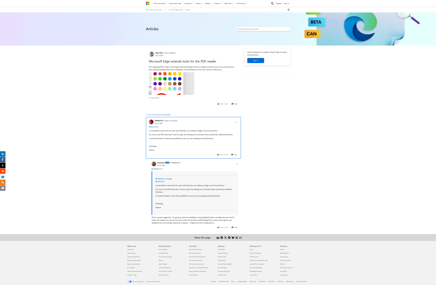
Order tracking (163, 264)
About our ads (290, 281)
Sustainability (283, 275)
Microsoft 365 (222, 260)
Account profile (163, 249)
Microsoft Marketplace (256, 268)
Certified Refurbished (165, 268)
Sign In (286, 3)
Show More (155, 98)
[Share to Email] (240, 237)
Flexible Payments (164, 275)
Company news (284, 257)
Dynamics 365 (222, 257)
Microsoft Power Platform (225, 264)
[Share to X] (225, 237)
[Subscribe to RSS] (236, 237)
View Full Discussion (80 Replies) (159, 114)
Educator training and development (198, 268)
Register (279, 3)
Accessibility (283, 271)
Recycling (280, 281)
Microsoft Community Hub (154, 10)
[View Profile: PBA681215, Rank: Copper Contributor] (151, 122)
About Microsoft (284, 253)
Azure (251, 249)
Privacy (233, 281)
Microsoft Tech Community (257, 264)
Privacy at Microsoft (285, 260)
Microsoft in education (195, 249)
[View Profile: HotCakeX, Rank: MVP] (154, 164)
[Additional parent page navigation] (165, 9)
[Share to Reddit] (229, 237)
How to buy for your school (196, 264)
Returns (161, 260)
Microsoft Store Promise (165, 271)
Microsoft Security (223, 253)
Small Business (222, 275)
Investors (282, 264)
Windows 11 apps (132, 275)
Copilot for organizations (134, 260)
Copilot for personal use (133, 264)
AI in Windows (131, 268)
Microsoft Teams (222, 268)
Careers (282, 249)
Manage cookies (242, 281)
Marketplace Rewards (256, 271)
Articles (188, 10)
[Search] (272, 3)
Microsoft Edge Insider (176, 10)
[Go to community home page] (147, 3)
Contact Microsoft (223, 281)
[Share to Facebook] (221, 237)
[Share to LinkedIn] (218, 237)
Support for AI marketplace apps (258, 260)
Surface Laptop (131, 253)
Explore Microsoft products (134, 271)
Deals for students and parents (197, 271)
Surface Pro (130, 249)
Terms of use (252, 281)
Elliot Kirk (159, 53)
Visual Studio (253, 275)
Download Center (163, 253)
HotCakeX (161, 163)
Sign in (255, 60)
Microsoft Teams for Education (197, 257)
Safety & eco (271, 281)
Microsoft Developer (255, 253)
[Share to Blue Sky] (233, 237)
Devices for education (195, 253)
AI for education (193, 275)
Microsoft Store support (165, 257)
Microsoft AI (221, 249)
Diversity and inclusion (286, 268)
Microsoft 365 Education (195, 260)
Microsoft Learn (254, 257)
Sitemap (213, 281)
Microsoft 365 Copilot (224, 271)
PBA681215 (159, 121)
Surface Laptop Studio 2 (133, 257)
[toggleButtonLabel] (288, 9)
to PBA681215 (175, 163)
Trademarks (262, 281)
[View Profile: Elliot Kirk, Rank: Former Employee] (151, 54)
